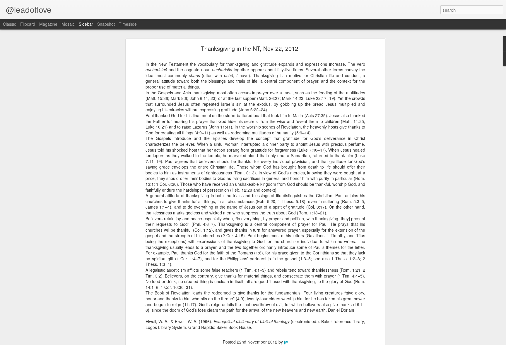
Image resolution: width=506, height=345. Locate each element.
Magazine (48, 24)
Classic (9, 24)
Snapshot (106, 24)
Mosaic (68, 24)
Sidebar (86, 24)
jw (286, 342)
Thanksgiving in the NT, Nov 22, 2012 (249, 48)
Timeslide (128, 24)
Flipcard (27, 24)
